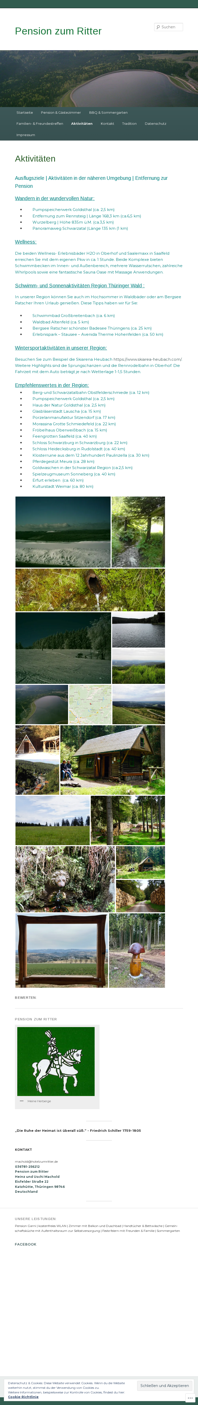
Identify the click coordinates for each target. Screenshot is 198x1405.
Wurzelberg (44, 222)
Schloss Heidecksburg (54, 448)
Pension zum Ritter (58, 31)
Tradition (129, 123)
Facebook (25, 1244)
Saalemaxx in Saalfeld (148, 253)
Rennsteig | (77, 216)
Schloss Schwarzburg (53, 442)
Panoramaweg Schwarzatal (59, 228)
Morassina (42, 423)
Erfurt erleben (46, 480)
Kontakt (107, 123)
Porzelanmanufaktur (52, 417)
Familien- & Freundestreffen (39, 123)
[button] (63, 532)
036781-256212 (27, 1167)
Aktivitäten (82, 123)
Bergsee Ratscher (50, 328)
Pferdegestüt (46, 461)
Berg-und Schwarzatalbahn (59, 392)
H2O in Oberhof (102, 253)
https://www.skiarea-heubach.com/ (147, 359)
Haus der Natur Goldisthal (57, 405)
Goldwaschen (45, 467)
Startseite (24, 112)
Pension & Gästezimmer (61, 112)
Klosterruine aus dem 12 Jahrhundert (68, 455)
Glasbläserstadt (47, 411)
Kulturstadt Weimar (52, 486)
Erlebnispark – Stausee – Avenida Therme (73, 334)
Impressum (25, 135)
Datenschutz (155, 123)
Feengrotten (45, 436)
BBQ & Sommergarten (108, 112)
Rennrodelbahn (133, 365)
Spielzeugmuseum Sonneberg (62, 474)
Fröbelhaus (43, 430)
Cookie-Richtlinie (23, 1397)
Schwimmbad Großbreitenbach (63, 315)
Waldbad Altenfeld (50, 322)
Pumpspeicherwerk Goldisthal (62, 209)
